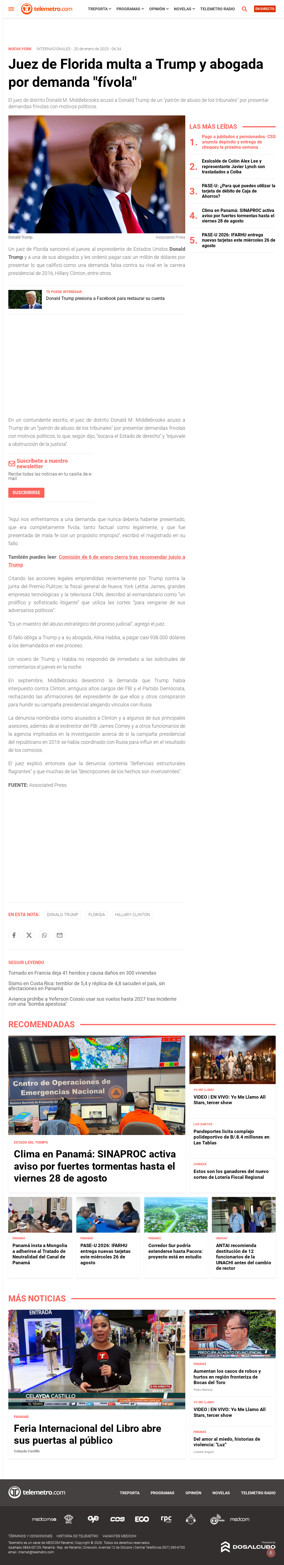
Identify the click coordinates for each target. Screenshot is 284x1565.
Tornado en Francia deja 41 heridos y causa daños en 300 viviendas (82, 973)
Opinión (157, 9)
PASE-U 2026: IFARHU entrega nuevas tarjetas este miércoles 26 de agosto (238, 240)
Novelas (182, 9)
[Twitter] (29, 935)
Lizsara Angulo (204, 1452)
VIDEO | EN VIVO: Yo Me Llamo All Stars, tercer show (230, 1099)
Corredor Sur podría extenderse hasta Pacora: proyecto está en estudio (175, 1251)
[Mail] (59, 935)
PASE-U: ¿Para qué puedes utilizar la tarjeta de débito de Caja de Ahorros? (238, 191)
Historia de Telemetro (77, 1536)
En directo (264, 9)
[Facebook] (14, 935)
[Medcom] (239, 1523)
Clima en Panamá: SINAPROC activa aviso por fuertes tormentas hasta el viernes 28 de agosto (238, 216)
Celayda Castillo (27, 1451)
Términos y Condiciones (30, 1536)
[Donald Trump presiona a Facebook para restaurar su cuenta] (25, 307)
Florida (96, 914)
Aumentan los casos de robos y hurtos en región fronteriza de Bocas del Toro (227, 1376)
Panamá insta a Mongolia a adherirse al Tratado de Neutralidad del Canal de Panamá (39, 1254)
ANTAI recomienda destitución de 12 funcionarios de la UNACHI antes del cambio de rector (243, 1257)
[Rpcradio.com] (166, 1523)
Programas (128, 9)
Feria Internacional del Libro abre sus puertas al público (87, 1434)
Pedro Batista (203, 1390)
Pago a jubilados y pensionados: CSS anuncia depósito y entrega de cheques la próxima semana (239, 142)
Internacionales (53, 49)
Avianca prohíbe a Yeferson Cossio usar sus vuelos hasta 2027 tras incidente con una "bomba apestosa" (92, 1001)
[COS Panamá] (117, 1523)
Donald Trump (62, 914)
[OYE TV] (93, 1523)
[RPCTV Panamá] (69, 1523)
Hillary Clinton (132, 914)
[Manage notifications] (271, 1552)
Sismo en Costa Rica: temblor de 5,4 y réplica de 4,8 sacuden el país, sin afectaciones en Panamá (86, 985)
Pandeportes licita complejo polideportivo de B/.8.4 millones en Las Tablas (232, 1137)
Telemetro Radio (217, 9)
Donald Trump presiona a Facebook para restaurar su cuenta (105, 298)
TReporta (98, 9)
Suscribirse (26, 492)
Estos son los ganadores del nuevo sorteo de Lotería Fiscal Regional (231, 1174)
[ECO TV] (142, 1523)
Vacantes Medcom (119, 1536)
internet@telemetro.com (36, 1552)
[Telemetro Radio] (215, 1523)
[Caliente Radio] (191, 1523)
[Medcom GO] (44, 1523)
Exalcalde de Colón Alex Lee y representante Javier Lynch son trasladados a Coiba (233, 166)
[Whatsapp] (44, 935)
